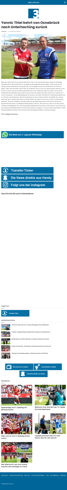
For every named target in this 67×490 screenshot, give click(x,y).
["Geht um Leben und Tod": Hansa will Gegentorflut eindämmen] (5, 327)
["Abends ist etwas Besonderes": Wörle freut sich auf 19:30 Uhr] (5, 356)
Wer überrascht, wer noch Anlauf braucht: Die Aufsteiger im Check (14, 465)
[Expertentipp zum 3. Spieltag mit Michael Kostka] (16, 395)
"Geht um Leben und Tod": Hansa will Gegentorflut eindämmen (30, 325)
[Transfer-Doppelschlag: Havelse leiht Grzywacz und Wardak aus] (5, 334)
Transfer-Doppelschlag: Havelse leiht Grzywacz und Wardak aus (30, 332)
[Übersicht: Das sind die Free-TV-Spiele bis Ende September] (50, 395)
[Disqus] (33, 281)
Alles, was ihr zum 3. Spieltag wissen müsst (15, 437)
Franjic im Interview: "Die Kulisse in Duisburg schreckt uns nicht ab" (31, 346)
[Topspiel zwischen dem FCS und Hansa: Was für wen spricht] (50, 423)
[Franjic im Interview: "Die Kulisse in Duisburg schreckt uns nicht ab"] (5, 348)
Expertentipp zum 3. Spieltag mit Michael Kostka (14, 408)
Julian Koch (4, 31)
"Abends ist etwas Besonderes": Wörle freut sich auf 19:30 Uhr (29, 353)
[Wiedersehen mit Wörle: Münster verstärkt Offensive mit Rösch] (5, 341)
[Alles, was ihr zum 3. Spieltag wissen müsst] (16, 423)
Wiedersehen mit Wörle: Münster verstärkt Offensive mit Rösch (30, 339)
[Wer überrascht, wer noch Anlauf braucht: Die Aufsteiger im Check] (16, 452)
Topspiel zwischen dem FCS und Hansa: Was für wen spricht (47, 437)
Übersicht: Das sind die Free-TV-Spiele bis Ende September (50, 408)
